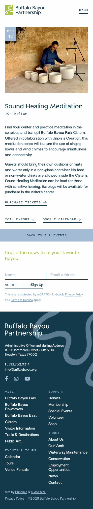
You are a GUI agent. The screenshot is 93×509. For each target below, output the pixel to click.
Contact (55, 483)
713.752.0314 (19, 364)
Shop (52, 424)
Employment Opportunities (59, 468)
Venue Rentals (17, 470)
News (53, 476)
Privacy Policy (74, 294)
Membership (58, 405)
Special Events (60, 411)
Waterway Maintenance (68, 452)
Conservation (59, 459)
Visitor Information (20, 428)
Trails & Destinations (22, 435)
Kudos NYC (38, 492)
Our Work (56, 446)
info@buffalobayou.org (20, 369)
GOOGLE (59, 219)
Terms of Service (22, 300)
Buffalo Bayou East (21, 415)
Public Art (13, 441)
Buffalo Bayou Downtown (16, 407)
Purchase (23, 202)
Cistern (11, 422)
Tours (9, 463)
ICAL (17, 219)
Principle (21, 492)
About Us (55, 439)
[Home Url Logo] (25, 10)
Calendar (12, 457)
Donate (54, 398)
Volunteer (56, 417)
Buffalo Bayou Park (20, 398)
